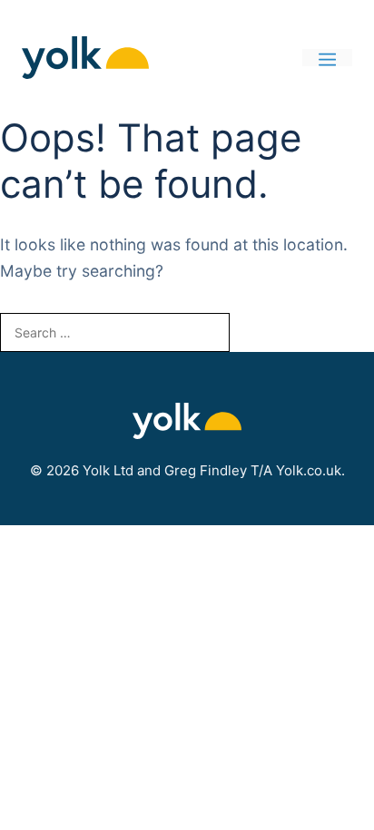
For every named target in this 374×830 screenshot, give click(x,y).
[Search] (258, 332)
